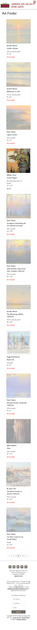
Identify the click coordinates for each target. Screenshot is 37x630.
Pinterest (21, 566)
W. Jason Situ (11, 488)
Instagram (14, 566)
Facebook (10, 566)
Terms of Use (17, 617)
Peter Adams (11, 132)
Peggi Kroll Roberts (13, 357)
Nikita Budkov (11, 445)
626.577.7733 (18, 576)
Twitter (25, 566)
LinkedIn (18, 566)
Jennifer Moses (12, 45)
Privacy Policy (25, 617)
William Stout (11, 175)
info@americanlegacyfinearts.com (17, 589)
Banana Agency (21, 619)
